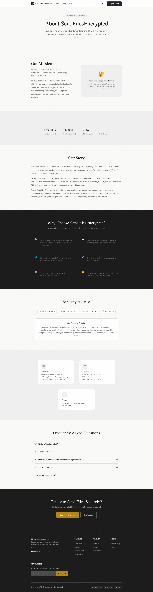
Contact (95, 547)
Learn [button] (70, 4)
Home (57, 4)
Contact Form (66, 405)
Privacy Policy (115, 543)
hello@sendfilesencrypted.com (73, 403)
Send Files (78, 543)
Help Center (97, 551)
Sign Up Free (114, 3)
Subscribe (62, 573)
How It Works (79, 551)
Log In (101, 3)
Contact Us (88, 515)
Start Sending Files (67, 515)
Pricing (63, 4)
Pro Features (79, 554)
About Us (96, 543)
